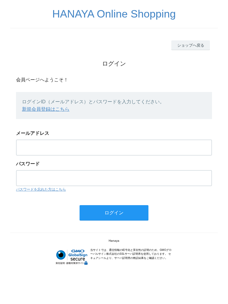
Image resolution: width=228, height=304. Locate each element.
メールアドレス (32, 133)
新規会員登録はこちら (45, 109)
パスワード (28, 163)
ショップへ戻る (190, 45)
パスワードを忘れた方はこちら (41, 189)
